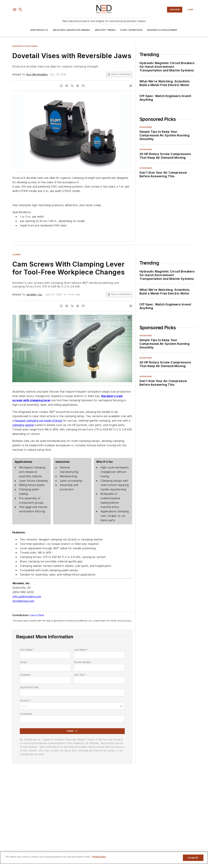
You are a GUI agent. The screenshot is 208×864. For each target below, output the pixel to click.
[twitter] (72, 85)
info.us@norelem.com (26, 596)
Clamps (16, 254)
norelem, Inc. (34, 294)
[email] (83, 85)
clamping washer (23, 425)
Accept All (193, 858)
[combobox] (72, 706)
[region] (104, 857)
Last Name (81, 649)
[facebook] (61, 85)
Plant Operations (131, 30)
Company (25, 674)
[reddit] (77, 85)
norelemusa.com (23, 600)
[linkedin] (66, 85)
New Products (39, 30)
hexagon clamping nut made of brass (39, 420)
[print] (130, 85)
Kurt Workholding (37, 74)
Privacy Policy (99, 857)
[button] (14, 9)
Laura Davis (37, 615)
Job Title (80, 674)
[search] (20, 9)
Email (24, 662)
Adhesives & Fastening (25, 46)
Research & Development (162, 30)
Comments (26, 713)
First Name (27, 649)
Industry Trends (105, 30)
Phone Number (82, 662)
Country (25, 700)
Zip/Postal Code (29, 687)
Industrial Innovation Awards (71, 30)
